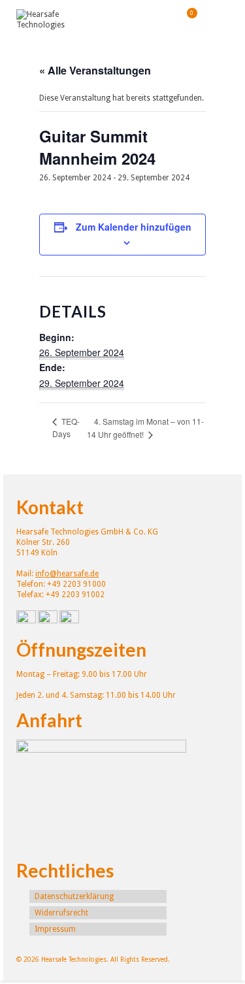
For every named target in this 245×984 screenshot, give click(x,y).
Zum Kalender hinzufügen (133, 226)
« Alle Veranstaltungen (95, 70)
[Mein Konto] (153, 19)
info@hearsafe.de (67, 573)
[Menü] (219, 19)
